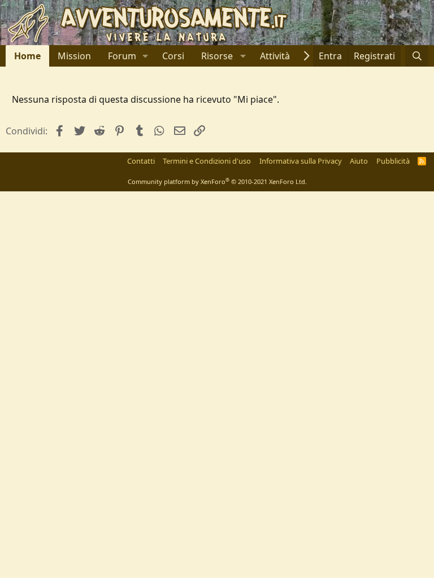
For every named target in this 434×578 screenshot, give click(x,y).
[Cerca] (416, 56)
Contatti (141, 161)
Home (27, 56)
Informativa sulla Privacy (300, 161)
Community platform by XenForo (217, 181)
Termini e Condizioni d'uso (207, 161)
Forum (122, 56)
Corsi (173, 56)
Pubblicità (393, 161)
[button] (145, 56)
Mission (74, 56)
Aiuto (359, 161)
